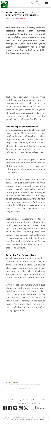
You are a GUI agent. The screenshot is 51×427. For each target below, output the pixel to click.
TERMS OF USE (21, 403)
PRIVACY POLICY (34, 403)
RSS (44, 400)
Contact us (36, 400)
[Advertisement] (25, 76)
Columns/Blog (16, 400)
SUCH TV (19, 418)
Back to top (26, 388)
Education (26, 400)
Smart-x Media (38, 419)
